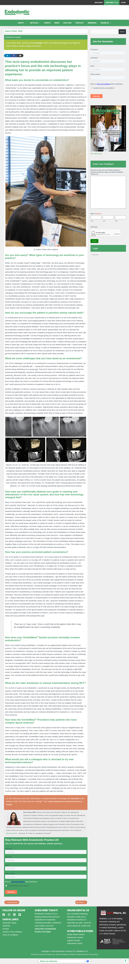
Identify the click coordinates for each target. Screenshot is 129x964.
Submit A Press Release (12, 932)
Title (116, 221)
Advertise (6, 926)
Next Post (80, 902)
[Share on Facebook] (13, 55)
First (92, 221)
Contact (6, 929)
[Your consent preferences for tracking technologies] (125, 960)
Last (104, 221)
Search (122, 31)
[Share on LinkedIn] (7, 55)
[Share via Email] (20, 55)
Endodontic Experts (13, 37)
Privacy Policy (95, 254)
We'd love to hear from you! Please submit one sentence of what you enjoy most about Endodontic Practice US (107, 172)
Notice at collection (48, 961)
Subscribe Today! (9, 923)
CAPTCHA (94, 227)
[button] (25, 23)
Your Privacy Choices (72, 961)
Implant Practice (73, 940)
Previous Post (11, 902)
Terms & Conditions (10, 935)
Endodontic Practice (75, 937)
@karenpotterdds (11, 833)
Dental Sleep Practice (75, 934)
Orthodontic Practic (74, 943)
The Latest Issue (96, 153)
